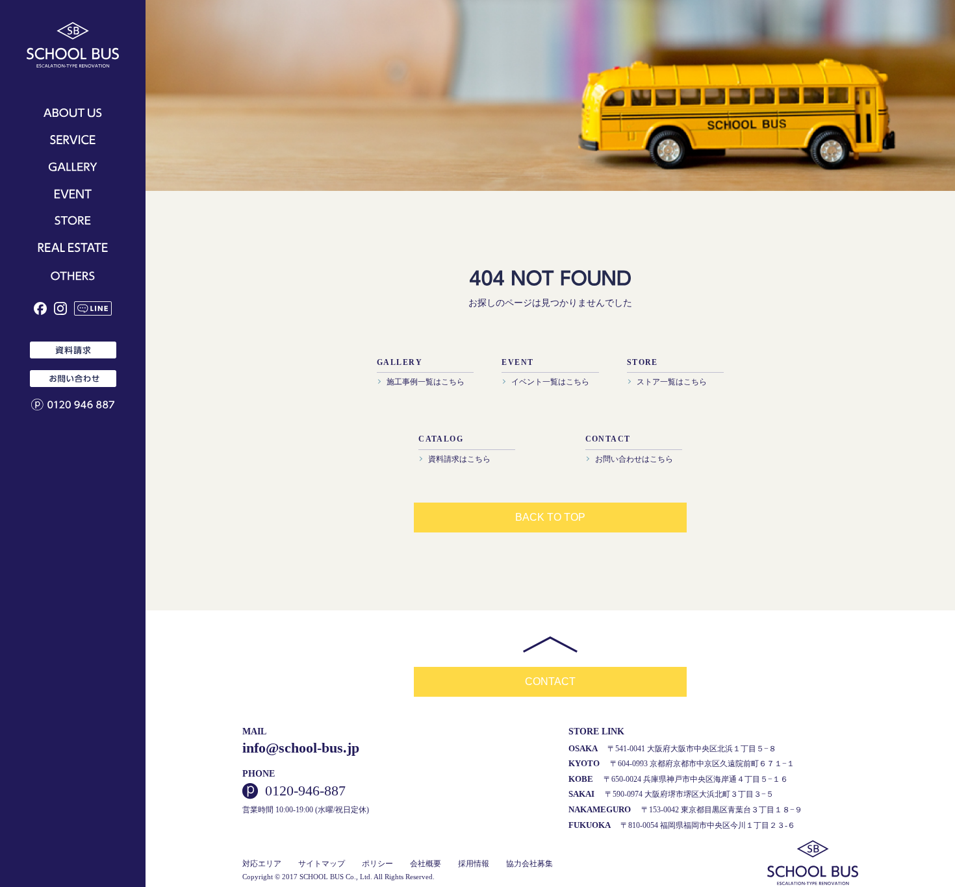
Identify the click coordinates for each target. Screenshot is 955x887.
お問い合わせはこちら (634, 459)
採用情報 (473, 863)
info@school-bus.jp (300, 748)
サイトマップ (321, 863)
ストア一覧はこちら (672, 381)
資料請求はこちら (459, 459)
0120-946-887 (305, 791)
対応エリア (261, 863)
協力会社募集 (529, 863)
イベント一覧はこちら (550, 381)
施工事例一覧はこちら (426, 381)
